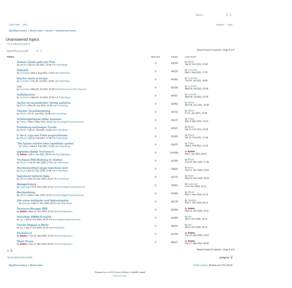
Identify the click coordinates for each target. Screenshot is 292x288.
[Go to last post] (195, 62)
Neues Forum (25, 241)
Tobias (23, 122)
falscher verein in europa (32, 78)
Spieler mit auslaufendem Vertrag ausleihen (44, 102)
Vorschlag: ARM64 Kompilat (34, 216)
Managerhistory (26, 184)
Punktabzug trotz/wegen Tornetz (37, 127)
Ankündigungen (62, 154)
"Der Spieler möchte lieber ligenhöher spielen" (45, 143)
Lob (19, 86)
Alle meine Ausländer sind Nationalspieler (43, 200)
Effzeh (23, 65)
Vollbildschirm (26, 94)
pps (21, 219)
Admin (23, 154)
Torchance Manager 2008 (32, 208)
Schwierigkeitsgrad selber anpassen (39, 119)
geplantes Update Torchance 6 (35, 151)
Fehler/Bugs (62, 65)
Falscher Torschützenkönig (33, 110)
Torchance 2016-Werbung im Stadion (39, 159)
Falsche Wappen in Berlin (32, 224)
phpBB (109, 272)
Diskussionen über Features (72, 89)
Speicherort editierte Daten (33, 176)
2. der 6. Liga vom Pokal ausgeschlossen (42, 135)
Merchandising (26, 192)
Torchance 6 (24, 233)
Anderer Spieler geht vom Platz (36, 62)
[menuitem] (24, 24)
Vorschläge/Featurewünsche (70, 122)
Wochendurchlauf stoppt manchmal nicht (42, 167)
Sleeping (26, 203)
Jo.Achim (24, 73)
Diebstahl (22, 70)
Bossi (22, 170)
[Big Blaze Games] (24, 13)
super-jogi (24, 187)
